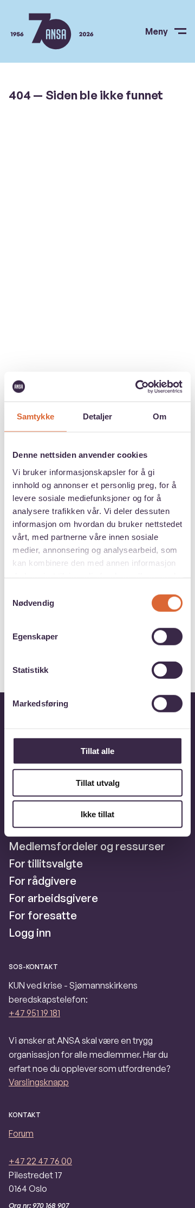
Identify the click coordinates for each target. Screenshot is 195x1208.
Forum (21, 1133)
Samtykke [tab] (35, 416)
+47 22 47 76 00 (40, 1161)
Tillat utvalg (98, 782)
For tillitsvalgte (46, 863)
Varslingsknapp (39, 1082)
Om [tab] (159, 416)
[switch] (167, 636)
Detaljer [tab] (98, 416)
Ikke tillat (97, 814)
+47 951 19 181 (34, 1012)
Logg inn (30, 932)
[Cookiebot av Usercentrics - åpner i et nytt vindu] (138, 386)
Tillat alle (97, 751)
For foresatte (43, 915)
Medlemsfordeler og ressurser (87, 846)
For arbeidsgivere (53, 898)
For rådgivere (42, 880)
